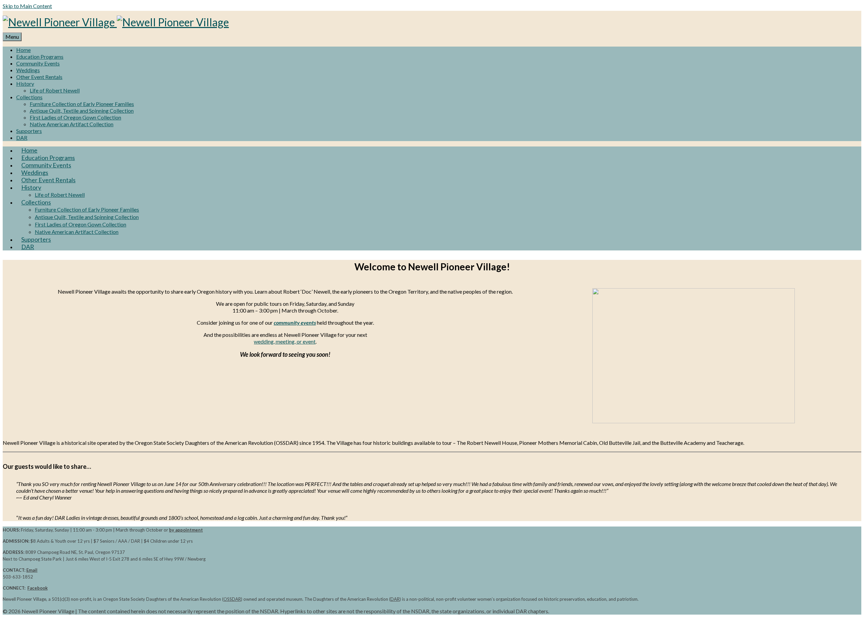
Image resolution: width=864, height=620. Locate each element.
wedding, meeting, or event (285, 341)
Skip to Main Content (27, 6)
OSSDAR (232, 599)
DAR (395, 599)
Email (31, 570)
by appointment (186, 530)
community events (295, 322)
